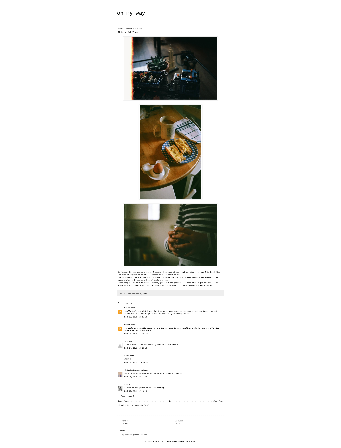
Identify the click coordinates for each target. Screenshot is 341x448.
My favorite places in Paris (134, 435)
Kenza (126, 341)
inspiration (136, 294)
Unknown (127, 308)
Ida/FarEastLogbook (132, 370)
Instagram (179, 421)
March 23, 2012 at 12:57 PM (135, 334)
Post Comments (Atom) (140, 405)
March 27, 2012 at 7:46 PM (135, 391)
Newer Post (123, 401)
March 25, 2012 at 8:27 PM (135, 377)
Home (170, 401)
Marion (132, 272)
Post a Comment (127, 396)
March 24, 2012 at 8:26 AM (135, 348)
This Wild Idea (212, 272)
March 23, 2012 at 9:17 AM (135, 317)
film (129, 294)
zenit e (145, 294)
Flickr (125, 424)
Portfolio (126, 421)
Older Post (218, 401)
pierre (126, 356)
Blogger (192, 441)
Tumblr (177, 424)
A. (124, 384)
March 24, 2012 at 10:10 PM (135, 362)
